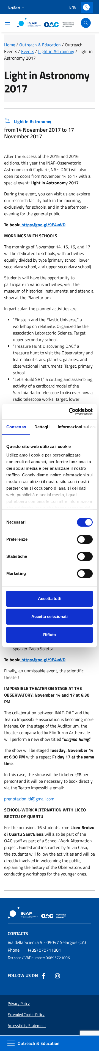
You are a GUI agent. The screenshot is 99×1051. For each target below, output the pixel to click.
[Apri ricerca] (86, 23)
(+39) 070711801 (34, 950)
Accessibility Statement (27, 1026)
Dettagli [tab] (42, 426)
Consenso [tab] (16, 426)
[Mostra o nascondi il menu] (7, 24)
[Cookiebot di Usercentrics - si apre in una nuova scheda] (70, 411)
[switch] (85, 539)
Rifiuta (49, 634)
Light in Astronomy (32, 121)
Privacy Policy (19, 1003)
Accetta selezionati (49, 616)
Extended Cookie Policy (26, 1015)
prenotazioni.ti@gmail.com (29, 798)
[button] (17, 7)
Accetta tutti (49, 598)
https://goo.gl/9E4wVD (42, 224)
